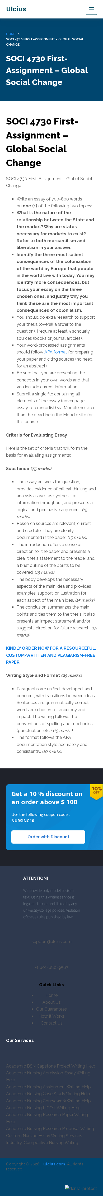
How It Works (52, 1016)
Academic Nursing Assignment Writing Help (48, 1086)
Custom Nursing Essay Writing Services (44, 1135)
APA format (55, 352)
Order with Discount (48, 837)
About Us (52, 1002)
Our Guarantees (51, 1009)
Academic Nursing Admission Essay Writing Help (48, 1076)
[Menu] (91, 9)
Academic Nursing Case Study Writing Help (48, 1093)
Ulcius (16, 9)
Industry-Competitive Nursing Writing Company (42, 1146)
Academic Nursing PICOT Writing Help (43, 1107)
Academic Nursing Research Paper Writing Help (47, 1118)
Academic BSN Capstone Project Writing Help (50, 1066)
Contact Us (52, 1023)
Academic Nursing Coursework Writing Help (48, 1100)
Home (51, 995)
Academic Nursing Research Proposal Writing (50, 1128)
